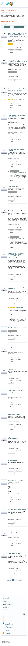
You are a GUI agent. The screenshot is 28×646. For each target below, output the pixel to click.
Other (4, 609)
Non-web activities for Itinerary (17, 509)
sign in (12, 591)
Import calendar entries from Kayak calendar (16, 116)
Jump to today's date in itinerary (15, 391)
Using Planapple (8, 624)
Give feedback (8, 620)
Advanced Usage (8, 629)
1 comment (20, 132)
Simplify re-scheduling (14, 414)
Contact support (9, 617)
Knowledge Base (9, 623)
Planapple (7, 633)
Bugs (4, 603)
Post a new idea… (6, 598)
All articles (7, 630)
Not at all (12, 50)
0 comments (16, 44)
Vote (4, 63)
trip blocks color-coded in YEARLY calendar (15, 437)
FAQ (6, 626)
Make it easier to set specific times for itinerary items (16, 89)
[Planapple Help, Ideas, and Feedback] (7, 4)
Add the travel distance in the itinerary (16, 150)
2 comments (20, 352)
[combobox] (13, 613)
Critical (12, 52)
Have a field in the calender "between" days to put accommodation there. (16, 255)
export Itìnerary (12, 460)
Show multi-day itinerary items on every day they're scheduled (17, 34)
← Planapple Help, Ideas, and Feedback (8, 12)
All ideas (4, 600)
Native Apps (5, 607)
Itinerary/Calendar (22, 44)
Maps (4, 606)
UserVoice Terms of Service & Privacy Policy (18, 641)
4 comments (16, 99)
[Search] (24, 614)
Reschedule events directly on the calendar (17, 287)
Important (19, 50)
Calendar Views (12, 369)
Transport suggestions (14, 532)
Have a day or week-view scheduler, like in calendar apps (17, 60)
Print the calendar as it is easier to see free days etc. (17, 328)
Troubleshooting (8, 627)
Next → (20, 580)
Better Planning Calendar (15, 480)
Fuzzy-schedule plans (14, 553)
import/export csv (13, 186)
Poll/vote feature (13, 209)
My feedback (14, 28)
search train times (13, 348)
